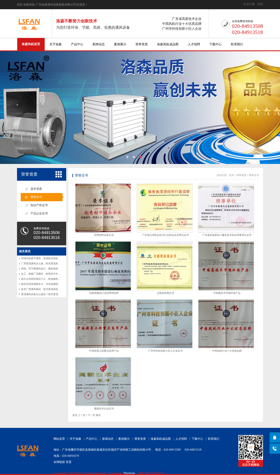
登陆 (260, 4)
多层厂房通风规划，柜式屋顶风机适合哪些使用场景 (49, 289)
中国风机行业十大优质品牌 (227, 350)
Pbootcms (129, 473)
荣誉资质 (141, 44)
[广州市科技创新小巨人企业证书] (165, 323)
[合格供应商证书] (165, 265)
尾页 (98, 415)
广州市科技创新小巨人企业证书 (165, 350)
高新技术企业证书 (104, 408)
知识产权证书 (39, 205)
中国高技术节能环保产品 (226, 293)
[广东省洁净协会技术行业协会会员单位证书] (165, 208)
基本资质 (36, 188)
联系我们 (237, 44)
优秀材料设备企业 (104, 235)
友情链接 (59, 462)
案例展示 (120, 44)
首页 (231, 175)
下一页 (91, 415)
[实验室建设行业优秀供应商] (103, 265)
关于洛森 (55, 44)
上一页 (81, 415)
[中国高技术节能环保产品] (226, 265)
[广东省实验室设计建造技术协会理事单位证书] (226, 208)
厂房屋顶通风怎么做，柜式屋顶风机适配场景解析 (48, 263)
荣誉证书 (36, 197)
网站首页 (59, 438)
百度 (69, 462)
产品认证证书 (39, 213)
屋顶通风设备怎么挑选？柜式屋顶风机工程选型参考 (49, 294)
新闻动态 (98, 44)
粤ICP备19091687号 (151, 473)
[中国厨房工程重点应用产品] (103, 323)
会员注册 (249, 4)
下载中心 (215, 44)
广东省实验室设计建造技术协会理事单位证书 (227, 235)
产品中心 (77, 44)
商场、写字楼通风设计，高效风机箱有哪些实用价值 (49, 268)
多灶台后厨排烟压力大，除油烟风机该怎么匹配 (47, 278)
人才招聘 (194, 44)
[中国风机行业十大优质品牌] (226, 323)
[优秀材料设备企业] (103, 208)
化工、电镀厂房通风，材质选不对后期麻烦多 (45, 273)
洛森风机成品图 (168, 44)
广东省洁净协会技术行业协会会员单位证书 (165, 235)
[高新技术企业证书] (103, 381)
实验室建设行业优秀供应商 (104, 293)
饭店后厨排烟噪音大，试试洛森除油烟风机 (44, 284)
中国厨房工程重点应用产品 (104, 350)
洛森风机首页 (31, 44)
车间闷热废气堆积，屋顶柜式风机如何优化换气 (47, 258)
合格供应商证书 (165, 293)
